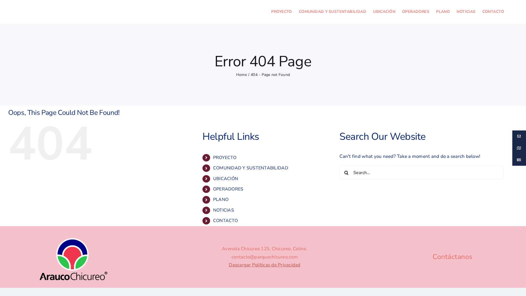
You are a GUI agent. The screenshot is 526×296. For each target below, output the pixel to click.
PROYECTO (224, 158)
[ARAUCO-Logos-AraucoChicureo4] (73, 239)
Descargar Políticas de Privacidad (264, 265)
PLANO (220, 200)
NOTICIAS (223, 210)
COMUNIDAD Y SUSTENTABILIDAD (250, 168)
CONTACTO (225, 221)
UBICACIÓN (225, 179)
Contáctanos (453, 256)
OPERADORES (228, 189)
